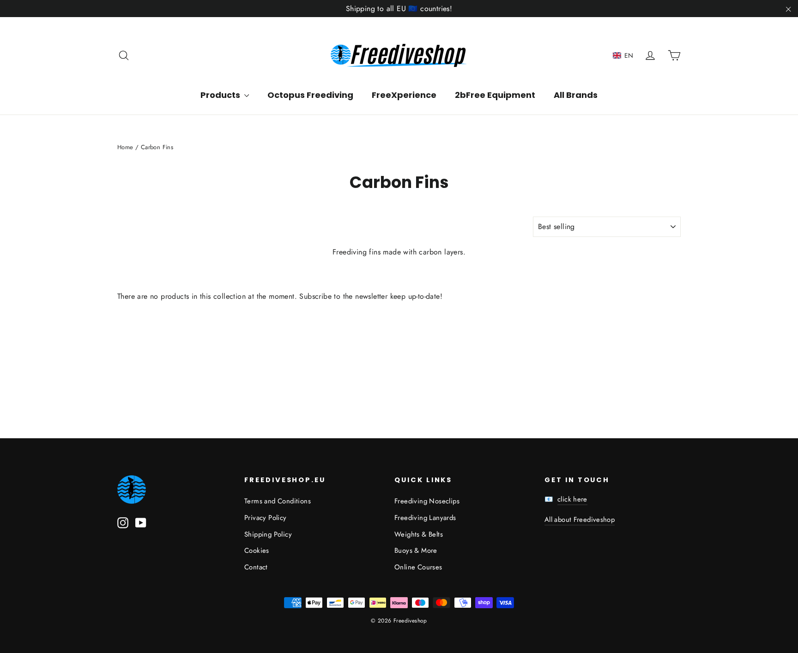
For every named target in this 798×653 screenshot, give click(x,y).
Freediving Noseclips (426, 501)
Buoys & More (415, 550)
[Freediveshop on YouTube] (140, 522)
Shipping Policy (268, 534)
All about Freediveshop (579, 519)
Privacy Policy (265, 518)
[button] (623, 55)
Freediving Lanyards (425, 518)
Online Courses (418, 567)
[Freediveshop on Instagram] (122, 522)
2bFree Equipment (495, 95)
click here (572, 499)
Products (221, 95)
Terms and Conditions (277, 501)
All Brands (576, 95)
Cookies (256, 550)
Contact (256, 567)
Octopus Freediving (310, 95)
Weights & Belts (418, 534)
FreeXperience (404, 95)
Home (125, 147)
